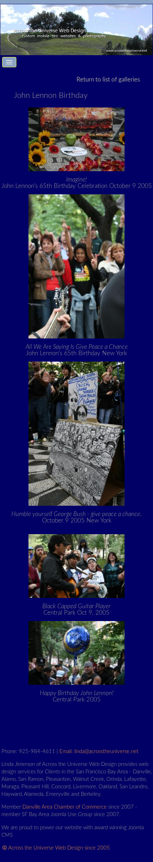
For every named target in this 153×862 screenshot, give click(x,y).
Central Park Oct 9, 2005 (76, 609)
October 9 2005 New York (76, 517)
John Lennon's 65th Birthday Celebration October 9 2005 (76, 183)
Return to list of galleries (108, 80)
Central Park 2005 (77, 696)
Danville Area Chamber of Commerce (64, 807)
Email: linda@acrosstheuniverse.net (98, 751)
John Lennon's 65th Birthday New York (77, 350)
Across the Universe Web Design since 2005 (59, 848)
